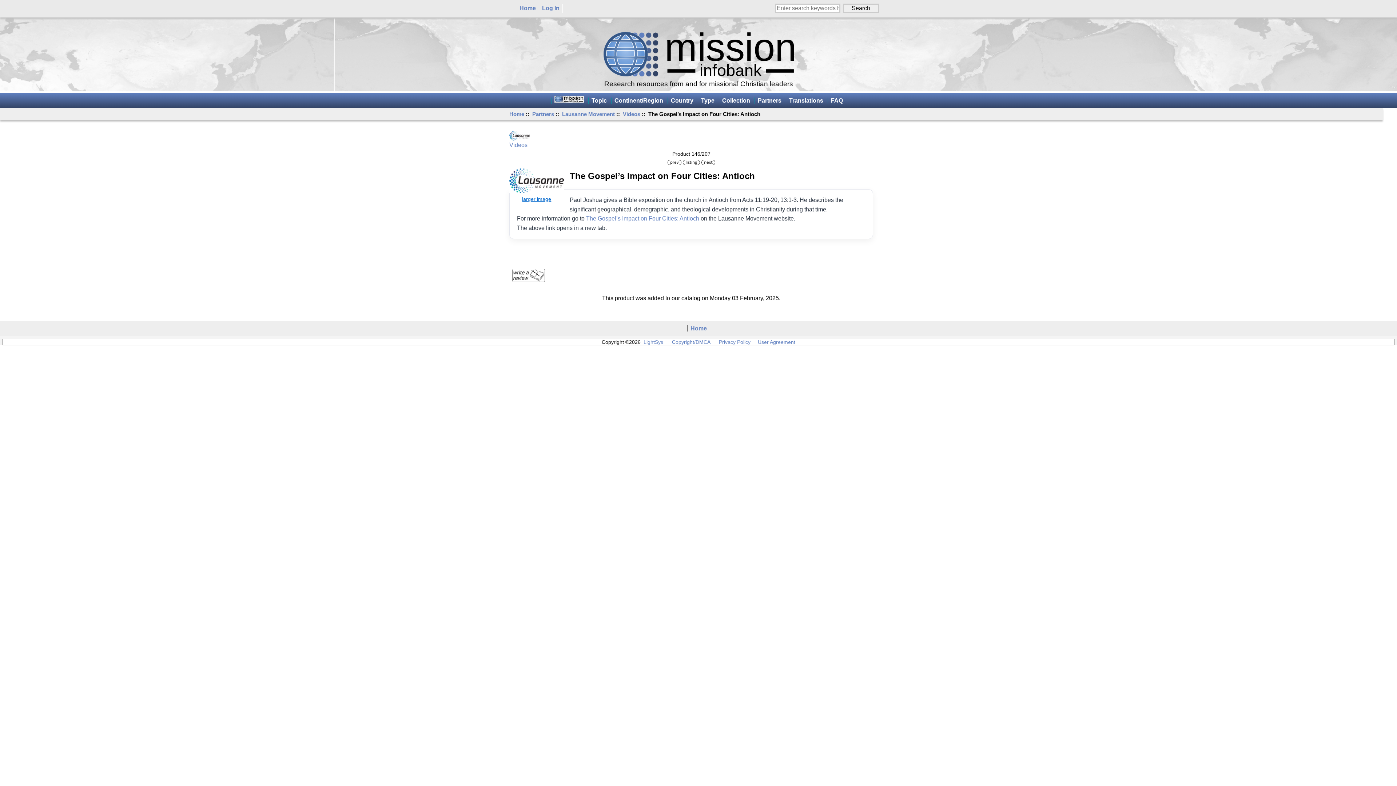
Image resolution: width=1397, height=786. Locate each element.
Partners (543, 114)
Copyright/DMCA (691, 342)
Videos (631, 114)
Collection (736, 101)
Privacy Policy (735, 342)
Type (708, 101)
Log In (551, 8)
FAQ (837, 101)
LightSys (653, 342)
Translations (806, 101)
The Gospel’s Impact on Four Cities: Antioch (642, 218)
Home (528, 8)
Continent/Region (638, 101)
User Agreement (776, 342)
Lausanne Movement (588, 114)
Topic (599, 101)
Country (682, 101)
